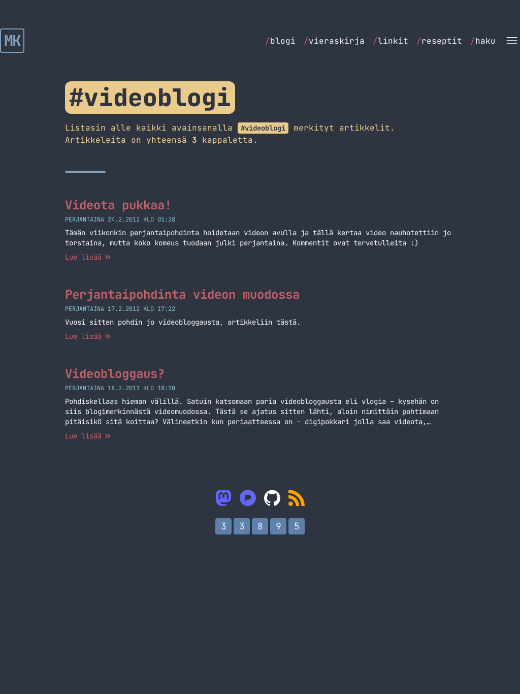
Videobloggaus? (115, 374)
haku (483, 41)
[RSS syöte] (296, 498)
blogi (280, 41)
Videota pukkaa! (118, 205)
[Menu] (512, 41)
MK (12, 40)
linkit (390, 41)
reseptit (439, 41)
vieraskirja (334, 41)
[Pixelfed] (248, 498)
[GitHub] (272, 498)
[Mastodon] (223, 498)
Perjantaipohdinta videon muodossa (182, 294)
